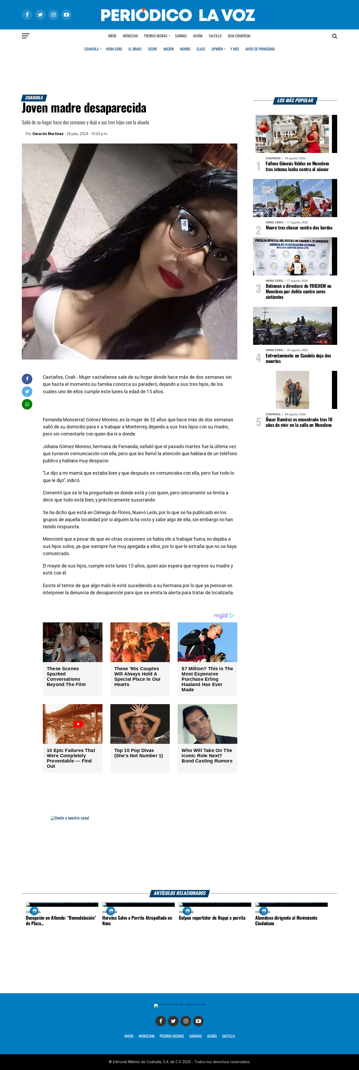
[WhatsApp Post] (27, 404)
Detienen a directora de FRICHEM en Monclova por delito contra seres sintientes (298, 292)
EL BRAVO (135, 49)
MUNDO (185, 49)
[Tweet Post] (27, 391)
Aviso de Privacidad (260, 49)
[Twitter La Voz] (173, 1021)
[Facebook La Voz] (160, 1021)
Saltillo (215, 36)
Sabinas (181, 36)
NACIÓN (168, 49)
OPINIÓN (217, 49)
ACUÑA (212, 1036)
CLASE (201, 49)
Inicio (112, 36)
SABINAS (195, 1036)
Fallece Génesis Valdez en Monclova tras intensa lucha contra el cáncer (297, 166)
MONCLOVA (147, 1036)
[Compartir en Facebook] (27, 379)
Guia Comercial (239, 36)
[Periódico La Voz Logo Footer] (179, 1003)
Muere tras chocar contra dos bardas (299, 228)
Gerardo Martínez (48, 134)
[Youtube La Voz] (198, 1021)
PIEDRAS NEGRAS (172, 1036)
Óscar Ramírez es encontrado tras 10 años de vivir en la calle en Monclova (299, 422)
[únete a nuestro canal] (179, 853)
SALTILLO (228, 1036)
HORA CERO (114, 49)
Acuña (198, 36)
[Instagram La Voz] (186, 1021)
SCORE (152, 49)
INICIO (129, 1036)
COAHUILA (91, 49)
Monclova (130, 36)
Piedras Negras (155, 36)
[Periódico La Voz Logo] (179, 24)
